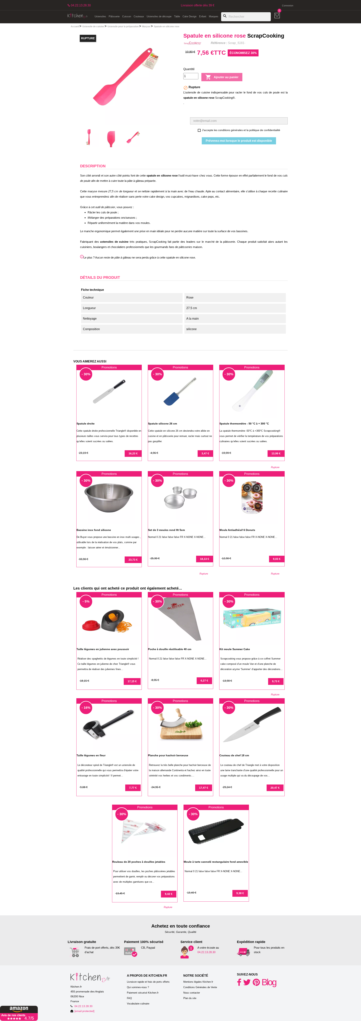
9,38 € (240, 893)
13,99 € (276, 453)
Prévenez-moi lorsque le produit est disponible (239, 140)
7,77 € (133, 787)
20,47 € (275, 787)
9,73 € (276, 681)
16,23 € (133, 453)
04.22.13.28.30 (206, 952)
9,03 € (277, 558)
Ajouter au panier (221, 77)
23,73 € (133, 559)
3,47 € (205, 453)
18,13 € (204, 558)
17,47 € (203, 787)
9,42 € (168, 893)
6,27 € (204, 680)
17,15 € (132, 681)
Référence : (219, 43)
